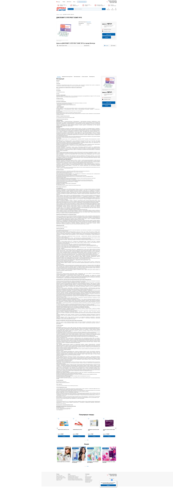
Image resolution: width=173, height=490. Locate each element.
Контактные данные (88, 476)
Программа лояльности (72, 475)
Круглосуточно (86, 45)
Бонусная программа (82, 1)
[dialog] (108, 484)
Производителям (88, 477)
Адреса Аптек (58, 479)
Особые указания (85, 76)
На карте (106, 45)
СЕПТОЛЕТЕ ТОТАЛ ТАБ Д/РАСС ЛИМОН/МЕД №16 (78, 430)
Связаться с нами (59, 478)
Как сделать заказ (59, 475)
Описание (59, 76)
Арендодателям (87, 478)
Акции (74, 1)
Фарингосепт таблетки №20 (62, 461)
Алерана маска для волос (107, 461)
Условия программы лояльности (73, 476)
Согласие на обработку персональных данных (75, 479)
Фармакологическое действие (67, 76)
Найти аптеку (69, 1)
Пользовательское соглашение (73, 477)
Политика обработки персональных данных (75, 478)
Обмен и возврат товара (60, 476)
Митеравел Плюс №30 (91, 461)
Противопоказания (77, 76)
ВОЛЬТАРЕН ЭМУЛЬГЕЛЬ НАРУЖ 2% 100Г (94, 430)
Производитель (92, 76)
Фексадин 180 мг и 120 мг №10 (77, 461)
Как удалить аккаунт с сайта (61, 477)
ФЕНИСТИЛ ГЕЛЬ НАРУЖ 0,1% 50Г (108, 429)
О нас (86, 475)
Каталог (61, 14)
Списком (113, 45)
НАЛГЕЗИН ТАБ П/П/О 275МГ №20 (63, 429)
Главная (63, 1)
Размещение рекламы (88, 479)
